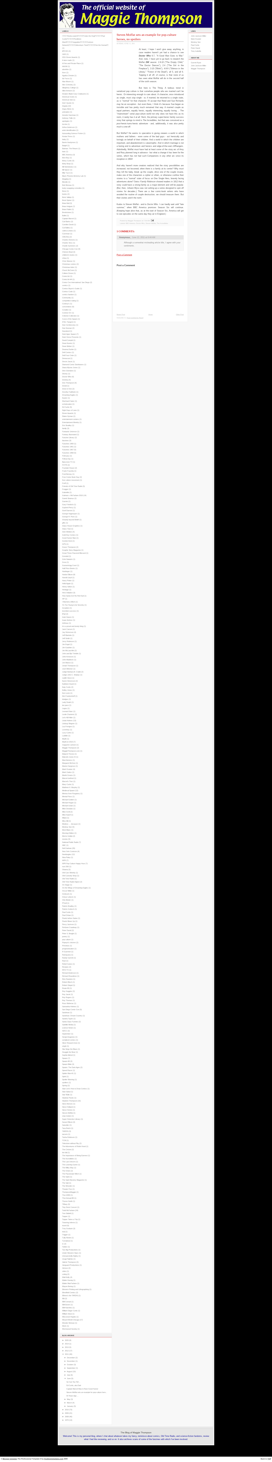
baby (64, 139)
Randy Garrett (67, 958)
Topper (65, 1216)
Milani (64, 818)
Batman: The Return (70, 148)
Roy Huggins (67, 991)
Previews (65, 946)
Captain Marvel (68, 218)
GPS (64, 544)
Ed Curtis (65, 407)
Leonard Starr (67, 711)
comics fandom (68, 294)
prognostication (68, 949)
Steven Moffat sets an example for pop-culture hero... (86, 1392)
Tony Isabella (196, 51)
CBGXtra (65, 237)
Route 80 (65, 988)
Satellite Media (67, 1025)
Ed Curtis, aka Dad (73, 1385)
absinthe (65, 69)
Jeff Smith (66, 638)
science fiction (67, 1028)
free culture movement (70, 480)
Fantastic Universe (69, 431)
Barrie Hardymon (68, 142)
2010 (67, 1410)
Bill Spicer (66, 170)
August (69, 1371)
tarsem (65, 1134)
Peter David (66, 930)
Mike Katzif (66, 815)
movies (65, 839)
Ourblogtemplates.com (53, 1459)
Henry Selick (67, 587)
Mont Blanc (66, 830)
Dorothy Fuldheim (69, 392)
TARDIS (65, 1131)
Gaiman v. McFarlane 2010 (72, 495)
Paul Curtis (66, 912)
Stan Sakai (66, 1092)
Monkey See (67, 827)
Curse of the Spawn (69, 319)
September (66, 1034)
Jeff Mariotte (67, 635)
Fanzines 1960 (68, 444)
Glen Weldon (67, 532)
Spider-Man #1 (67, 1073)
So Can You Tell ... (73, 1382)
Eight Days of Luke (69, 410)
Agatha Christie (68, 75)
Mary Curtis (66, 784)
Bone (64, 191)
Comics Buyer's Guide (70, 288)
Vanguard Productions (70, 1265)
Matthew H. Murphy (69, 787)
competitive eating (69, 301)
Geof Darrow (67, 510)
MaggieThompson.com (71, 751)
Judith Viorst (67, 678)
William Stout (67, 1314)
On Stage (65, 885)
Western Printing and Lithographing (75, 1289)
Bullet (64, 215)
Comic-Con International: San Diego (75, 282)
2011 (67, 1354)
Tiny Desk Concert (69, 1207)
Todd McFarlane (68, 1210)
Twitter (64, 1247)
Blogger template (10, 1459)
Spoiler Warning (68, 1079)
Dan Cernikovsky (69, 325)
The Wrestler (67, 1186)
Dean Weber (67, 346)
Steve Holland (67, 1107)
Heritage (65, 590)
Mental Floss (67, 796)
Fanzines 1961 (68, 447)
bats (63, 151)
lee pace (65, 705)
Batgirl (64, 145)
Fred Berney (67, 474)
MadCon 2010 (67, 742)
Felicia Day (66, 459)
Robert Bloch (67, 982)
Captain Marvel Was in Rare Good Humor (82, 1389)
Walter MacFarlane (69, 1283)
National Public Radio (70, 842)
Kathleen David (68, 684)
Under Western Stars (70, 1253)
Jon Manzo (66, 663)
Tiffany (64, 1204)
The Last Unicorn (68, 1162)
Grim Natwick (67, 559)
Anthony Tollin (67, 118)
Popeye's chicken (69, 942)
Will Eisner (66, 1305)
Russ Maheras (68, 1003)
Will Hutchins (67, 1308)
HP (63, 599)
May (68, 1399)
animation (65, 112)
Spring (64, 1085)
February (65, 456)
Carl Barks (66, 221)
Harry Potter (67, 580)
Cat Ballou (66, 228)
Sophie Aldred (67, 1055)
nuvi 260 (65, 866)
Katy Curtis (66, 687)
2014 (67, 1344)
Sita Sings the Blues (69, 1049)
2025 (67, 1340)
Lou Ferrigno (67, 726)
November (71, 1361)
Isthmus (65, 623)
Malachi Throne (68, 754)
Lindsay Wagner (68, 723)
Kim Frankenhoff (68, 696)
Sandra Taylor (67, 1019)
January (70, 1406)
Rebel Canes (67, 964)
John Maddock (68, 660)
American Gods (68, 97)
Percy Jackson (68, 924)
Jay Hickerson (67, 632)
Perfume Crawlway (69, 927)
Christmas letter (68, 267)
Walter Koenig (67, 1280)
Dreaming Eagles (68, 395)
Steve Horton (67, 1110)
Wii (63, 1298)
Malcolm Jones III (69, 757)
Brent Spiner (67, 200)
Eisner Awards (67, 413)
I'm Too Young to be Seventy (73, 605)
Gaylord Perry (67, 507)
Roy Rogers (66, 997)
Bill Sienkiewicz (68, 167)
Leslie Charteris (68, 714)
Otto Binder (66, 900)
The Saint (65, 1177)
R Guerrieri (66, 952)
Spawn (64, 1058)
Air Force (65, 78)
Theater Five (67, 1189)
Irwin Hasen (66, 617)
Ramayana (66, 955)
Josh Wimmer (67, 669)
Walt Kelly (66, 1277)
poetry (64, 936)
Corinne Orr (66, 313)
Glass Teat (66, 529)
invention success (69, 611)
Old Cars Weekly (68, 873)
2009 (67, 1413)
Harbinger (66, 571)
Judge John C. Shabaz (71, 675)
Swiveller (65, 1125)
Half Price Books (68, 568)
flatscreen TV (67, 462)
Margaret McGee (68, 763)
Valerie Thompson (69, 1262)
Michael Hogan (68, 803)
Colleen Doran (67, 273)
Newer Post (121, 314)
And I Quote (66, 103)
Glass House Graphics (71, 526)
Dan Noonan (67, 328)
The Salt (65, 1183)
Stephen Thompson (69, 1101)
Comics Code (67, 291)
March (69, 1403)
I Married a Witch (68, 602)
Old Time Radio (68, 879)
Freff (64, 483)
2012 (67, 1351)
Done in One (67, 389)
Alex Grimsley (67, 85)
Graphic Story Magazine (71, 550)
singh (64, 1046)
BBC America (67, 155)
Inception (65, 608)
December (71, 1358)
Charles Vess (67, 243)
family (64, 428)
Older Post (180, 314)
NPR (64, 860)
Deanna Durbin (68, 349)
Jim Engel (66, 644)
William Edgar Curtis (69, 1311)
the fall (64, 1152)
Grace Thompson (69, 547)
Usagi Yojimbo (67, 1259)
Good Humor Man (69, 538)
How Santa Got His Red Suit (73, 596)
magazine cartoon (69, 745)
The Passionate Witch (70, 1174)
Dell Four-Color (68, 355)
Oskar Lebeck (67, 897)
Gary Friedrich (67, 504)
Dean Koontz (67, 343)
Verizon (65, 1268)
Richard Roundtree (69, 976)
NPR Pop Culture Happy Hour (73, 863)
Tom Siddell (66, 1213)
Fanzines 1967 (68, 450)
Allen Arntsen (67, 91)
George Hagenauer (69, 514)
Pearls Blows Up (68, 921)
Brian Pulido (66, 209)
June (69, 1378)
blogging (65, 179)
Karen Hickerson (68, 681)
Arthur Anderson (68, 127)
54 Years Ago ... (72, 1396)
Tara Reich (66, 1128)
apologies (65, 121)
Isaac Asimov (67, 620)
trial (63, 1232)
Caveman (66, 234)
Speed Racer (67, 1070)
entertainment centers (70, 419)
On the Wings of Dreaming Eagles (75, 888)
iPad (63, 614)
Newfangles (66, 854)
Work (64, 1326)
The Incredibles (68, 1159)
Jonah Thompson (69, 666)
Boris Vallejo (66, 197)
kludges (65, 699)
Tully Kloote (66, 1238)
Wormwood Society (69, 1329)
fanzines (65, 440)
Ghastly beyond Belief (70, 520)
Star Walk (66, 1095)
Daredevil (65, 331)
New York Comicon (69, 851)
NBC (64, 845)
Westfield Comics (68, 1292)
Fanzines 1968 (68, 453)
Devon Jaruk (67, 361)
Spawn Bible (66, 1064)
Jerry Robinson (68, 641)
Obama (65, 869)
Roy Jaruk (66, 994)
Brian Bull (65, 203)
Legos (64, 708)
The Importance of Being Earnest (74, 1155)
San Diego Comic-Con (70, 1009)
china (64, 258)
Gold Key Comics (69, 535)
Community (66, 298)
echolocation (67, 404)
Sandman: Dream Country (72, 1016)
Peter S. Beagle (68, 933)
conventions (66, 307)
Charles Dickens (68, 240)
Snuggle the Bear (68, 1052)
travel (64, 1225)
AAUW (64, 66)
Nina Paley (66, 857)
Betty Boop (66, 164)
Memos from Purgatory (71, 793)
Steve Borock (67, 1104)
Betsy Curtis (67, 161)
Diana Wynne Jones (70, 367)
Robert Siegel (67, 985)
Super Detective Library (71, 1119)
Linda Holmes (67, 720)
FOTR (64, 465)
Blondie (65, 182)
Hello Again (66, 583)
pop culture (66, 939)
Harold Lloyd (67, 577)
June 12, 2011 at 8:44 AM (143, 237)
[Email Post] (152, 221)
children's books (68, 255)
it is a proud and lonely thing (72, 626)
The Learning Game (69, 1165)
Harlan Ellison (67, 574)
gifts (63, 523)
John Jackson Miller (198, 36)
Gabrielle (65, 492)
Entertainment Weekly (70, 422)
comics (65, 285)
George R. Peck (68, 517)
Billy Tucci (66, 173)
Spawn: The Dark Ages (71, 1067)
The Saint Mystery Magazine (73, 1180)
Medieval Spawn (68, 790)
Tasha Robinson (68, 1137)
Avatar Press (67, 136)
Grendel (65, 556)
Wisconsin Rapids (69, 1317)
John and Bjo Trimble (70, 653)
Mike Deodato (67, 809)
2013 (67, 1347)
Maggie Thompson (69, 748)
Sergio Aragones (68, 1037)
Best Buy (65, 158)
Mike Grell (66, 812)
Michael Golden (68, 800)
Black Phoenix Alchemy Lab (72, 176)
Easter (64, 398)
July (68, 1375)
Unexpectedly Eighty (70, 1256)
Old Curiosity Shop (69, 876)
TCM (64, 1140)
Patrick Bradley (68, 906)
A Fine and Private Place (71, 63)
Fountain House (68, 468)
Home (150, 314)
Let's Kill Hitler (67, 717)
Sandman (65, 1012)
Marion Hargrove (68, 766)
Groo (64, 562)
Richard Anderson (69, 973)
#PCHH (65, 51)
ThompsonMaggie (69, 1192)
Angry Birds (66, 109)
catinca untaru (67, 231)
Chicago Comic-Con (70, 249)
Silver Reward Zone (69, 1043)
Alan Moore (66, 81)
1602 (64, 54)
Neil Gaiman (66, 848)
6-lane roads (67, 60)
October (70, 1365)
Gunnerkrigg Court (69, 565)
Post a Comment (124, 255)
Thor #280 (66, 1195)
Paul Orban (66, 915)
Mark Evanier (67, 769)
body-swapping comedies (72, 188)
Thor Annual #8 (68, 1198)
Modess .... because (70, 824)
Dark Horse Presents (70, 337)
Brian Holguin (67, 206)
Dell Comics (66, 352)
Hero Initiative (67, 593)
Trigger (65, 1235)
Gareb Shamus (68, 498)
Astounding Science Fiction (72, 133)
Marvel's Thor (67, 781)
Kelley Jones (67, 690)
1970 (67, 1420)
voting (64, 1274)
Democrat (66, 358)
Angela (64, 106)
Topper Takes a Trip (70, 1219)
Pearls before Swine (69, 918)
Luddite (65, 736)
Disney (65, 374)
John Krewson (67, 657)
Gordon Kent (67, 541)
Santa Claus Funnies (70, 1022)
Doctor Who (66, 377)
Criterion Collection (69, 316)
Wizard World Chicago (70, 1320)
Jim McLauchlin (68, 650)
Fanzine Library (68, 437)
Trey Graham (67, 1228)
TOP (269, 1459)
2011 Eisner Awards (69, 57)
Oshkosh (65, 894)
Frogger (65, 489)
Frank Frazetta (68, 471)
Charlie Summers (68, 246)
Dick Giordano (67, 371)
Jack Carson (67, 629)
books (64, 194)
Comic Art (66, 276)
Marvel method (68, 778)
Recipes (65, 967)
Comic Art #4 (67, 279)
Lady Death (66, 702)
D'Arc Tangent (67, 322)
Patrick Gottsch (68, 909)
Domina (65, 380)
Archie (64, 124)
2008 (67, 1417)
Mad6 (64, 739)
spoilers (65, 1082)
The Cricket (66, 1149)
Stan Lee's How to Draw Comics (74, 1089)
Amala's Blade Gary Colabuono (74, 94)
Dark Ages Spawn (69, 334)
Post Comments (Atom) (135, 318)
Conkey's (65, 304)
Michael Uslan (67, 806)
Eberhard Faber (68, 401)
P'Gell (64, 903)
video (64, 1271)
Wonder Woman (68, 1323)
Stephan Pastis (68, 1098)
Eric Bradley (66, 425)
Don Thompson (68, 383)
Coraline (65, 310)
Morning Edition (68, 833)
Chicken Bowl (67, 252)
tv (63, 1244)
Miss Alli (65, 821)
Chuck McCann (68, 270)
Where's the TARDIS (70, 1295)
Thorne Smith (67, 1201)
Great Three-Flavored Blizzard (74, 553)
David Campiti (67, 340)
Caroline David (67, 224)
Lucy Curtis (66, 733)
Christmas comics (69, 264)
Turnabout (66, 1241)
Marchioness (67, 760)
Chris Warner (67, 261)
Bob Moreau (66, 185)
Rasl (64, 961)
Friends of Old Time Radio (72, 486)
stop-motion (66, 1116)
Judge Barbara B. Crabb (71, 672)
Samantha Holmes (69, 1006)
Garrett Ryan (196, 63)
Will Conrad (66, 1302)
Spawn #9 (66, 1061)
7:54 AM (147, 221)
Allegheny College (69, 88)
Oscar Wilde (67, 891)
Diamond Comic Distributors (73, 364)
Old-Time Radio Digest (70, 882)
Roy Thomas (67, 1000)
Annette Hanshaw (69, 115)
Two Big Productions (70, 1250)
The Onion (66, 1171)
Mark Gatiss (67, 772)
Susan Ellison (67, 1122)
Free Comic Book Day (70, 477)
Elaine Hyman (67, 416)
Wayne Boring (67, 1286)
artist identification (69, 130)
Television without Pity (70, 1143)
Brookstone (66, 212)
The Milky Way (68, 1168)
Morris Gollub (67, 836)
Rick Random (67, 979)
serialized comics (68, 1040)
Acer (64, 72)
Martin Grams (67, 775)
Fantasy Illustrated (69, 434)
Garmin (65, 501)
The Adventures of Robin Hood (74, 1146)
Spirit (64, 1076)
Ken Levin (66, 693)
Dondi (64, 386)
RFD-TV (65, 970)
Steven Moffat (67, 1113)
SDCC (64, 1031)
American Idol (67, 100)
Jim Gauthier (67, 647)
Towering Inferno (68, 1222)
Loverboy (65, 730)
